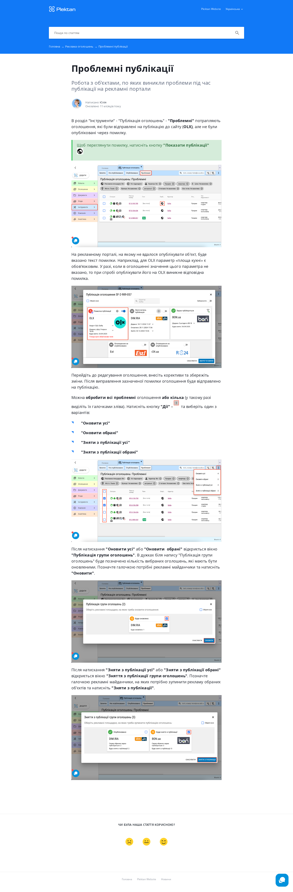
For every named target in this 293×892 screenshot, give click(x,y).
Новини (166, 879)
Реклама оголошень (81, 46)
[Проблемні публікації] (62, 11)
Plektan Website (211, 9)
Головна (56, 46)
